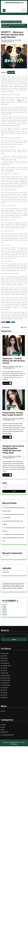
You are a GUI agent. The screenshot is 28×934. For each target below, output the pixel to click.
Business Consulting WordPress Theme (13, 742)
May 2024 (4, 695)
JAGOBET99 (5, 583)
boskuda (4, 613)
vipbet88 (4, 608)
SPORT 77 (21, 101)
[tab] (4, 10)
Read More (7, 383)
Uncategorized (5, 734)
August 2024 (5, 687)
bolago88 (4, 614)
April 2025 (4, 670)
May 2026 (4, 660)
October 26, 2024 (7, 40)
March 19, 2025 (9, 366)
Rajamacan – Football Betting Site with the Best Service (13, 360)
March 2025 (5, 673)
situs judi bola (5, 572)
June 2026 (4, 658)
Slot (3, 729)
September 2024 (6, 685)
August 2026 (5, 653)
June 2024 (4, 692)
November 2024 (6, 680)
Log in (3, 711)
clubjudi (4, 606)
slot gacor (4, 604)
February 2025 (5, 675)
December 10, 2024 (10, 418)
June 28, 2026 (8, 456)
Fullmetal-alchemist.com (14, 3)
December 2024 (6, 677)
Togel (12, 734)
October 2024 (5, 682)
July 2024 (4, 690)
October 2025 (5, 663)
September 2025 (6, 665)
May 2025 (4, 668)
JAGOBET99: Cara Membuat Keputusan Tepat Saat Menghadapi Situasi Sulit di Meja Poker (13, 538)
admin (16, 40)
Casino (4, 724)
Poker (3, 727)
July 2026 (4, 655)
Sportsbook (18, 21)
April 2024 (4, 697)
